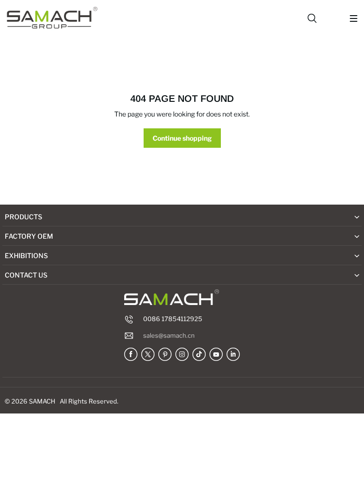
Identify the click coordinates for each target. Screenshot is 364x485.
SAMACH (42, 401)
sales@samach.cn (169, 335)
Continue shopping (182, 138)
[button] (353, 18)
